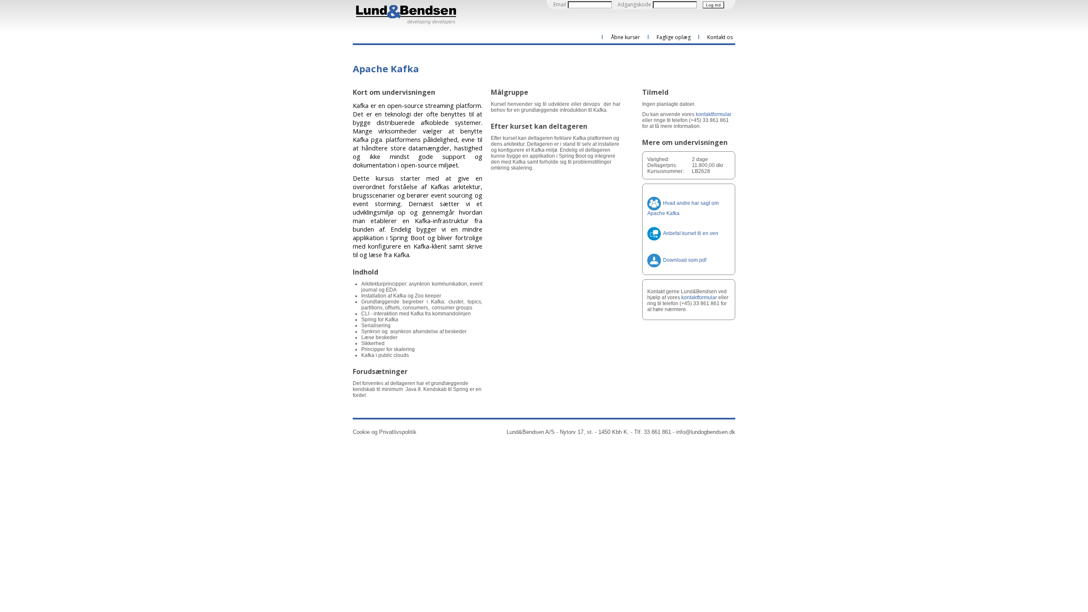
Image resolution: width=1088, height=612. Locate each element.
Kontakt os (720, 37)
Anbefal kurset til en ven (690, 233)
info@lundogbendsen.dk (705, 432)
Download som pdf (684, 260)
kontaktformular (713, 114)
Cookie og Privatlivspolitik (384, 432)
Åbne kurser (625, 37)
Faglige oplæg (674, 37)
